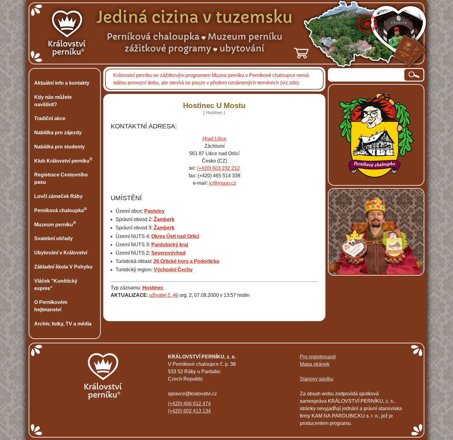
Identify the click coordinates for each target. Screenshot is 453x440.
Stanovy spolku (316, 378)
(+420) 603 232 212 (218, 168)
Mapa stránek (314, 364)
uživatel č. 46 (163, 295)
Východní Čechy (173, 269)
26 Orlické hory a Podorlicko (186, 261)
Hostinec (152, 287)
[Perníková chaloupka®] (376, 134)
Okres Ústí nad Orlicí (175, 236)
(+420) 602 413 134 (189, 411)
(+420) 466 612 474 (189, 403)
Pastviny (154, 211)
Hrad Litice (214, 138)
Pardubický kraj (169, 244)
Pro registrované (318, 356)
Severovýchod (168, 253)
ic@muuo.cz (222, 183)
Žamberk (164, 219)
